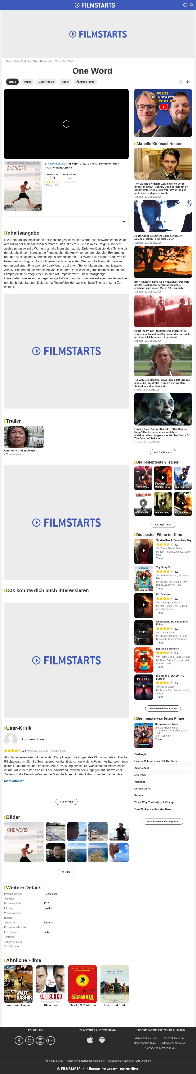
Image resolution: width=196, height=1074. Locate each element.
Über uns (50, 1060)
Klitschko (50, 1005)
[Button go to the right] (187, 82)
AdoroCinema (170, 1043)
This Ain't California (82, 1005)
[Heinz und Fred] (114, 984)
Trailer (13, 421)
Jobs (60, 1060)
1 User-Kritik (67, 801)
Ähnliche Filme (23, 960)
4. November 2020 (56, 163)
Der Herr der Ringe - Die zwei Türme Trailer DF (163, 512)
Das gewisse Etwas (166, 724)
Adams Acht (141, 768)
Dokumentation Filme (50, 61)
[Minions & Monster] (143, 660)
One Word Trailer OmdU (19, 450)
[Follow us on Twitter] (30, 1040)
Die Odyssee (163, 594)
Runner (138, 795)
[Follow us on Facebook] (19, 1040)
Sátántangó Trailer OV (143, 512)
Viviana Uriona (62, 167)
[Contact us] (51, 1040)
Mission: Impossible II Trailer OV (163, 487)
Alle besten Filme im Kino (163, 708)
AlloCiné (140, 1038)
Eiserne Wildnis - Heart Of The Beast (155, 761)
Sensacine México (156, 1048)
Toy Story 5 (163, 567)
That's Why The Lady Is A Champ (154, 802)
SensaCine (171, 1038)
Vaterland (139, 781)
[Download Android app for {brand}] (103, 1039)
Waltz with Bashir (18, 1005)
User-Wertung (52, 174)
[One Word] (23, 186)
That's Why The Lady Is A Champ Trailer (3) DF (143, 487)
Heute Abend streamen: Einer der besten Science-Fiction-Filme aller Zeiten (158, 237)
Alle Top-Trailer (163, 524)
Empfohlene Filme (29, 61)
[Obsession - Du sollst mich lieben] (143, 632)
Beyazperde (141, 1043)
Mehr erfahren (14, 781)
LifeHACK (140, 774)
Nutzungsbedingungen (93, 1060)
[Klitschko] (50, 984)
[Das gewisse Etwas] (143, 735)
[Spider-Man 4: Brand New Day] (143, 551)
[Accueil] (95, 5)
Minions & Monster (167, 648)
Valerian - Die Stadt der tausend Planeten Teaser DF (183, 487)
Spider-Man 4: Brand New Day (173, 540)
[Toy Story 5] (143, 578)
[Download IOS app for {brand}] (92, 1039)
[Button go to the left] (181, 82)
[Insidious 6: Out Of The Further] (143, 687)
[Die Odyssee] (143, 605)
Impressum (72, 1060)
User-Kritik (18, 728)
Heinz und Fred (114, 1005)
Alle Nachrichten (163, 452)
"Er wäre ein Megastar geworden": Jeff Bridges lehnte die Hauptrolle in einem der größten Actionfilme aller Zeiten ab (162, 383)
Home (9, 61)
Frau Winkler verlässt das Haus (152, 809)
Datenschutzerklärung (119, 1060)
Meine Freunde (70, 174)
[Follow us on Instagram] (41, 1040)
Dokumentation (109, 163)
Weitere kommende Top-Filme (163, 821)
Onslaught (140, 754)
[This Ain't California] (82, 984)
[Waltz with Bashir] (18, 984)
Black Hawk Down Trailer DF (183, 512)
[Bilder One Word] (24, 842)
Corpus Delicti (142, 788)
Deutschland (50, 893)
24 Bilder (66, 872)
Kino (16, 61)
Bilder (13, 817)
